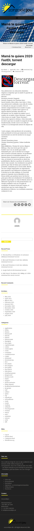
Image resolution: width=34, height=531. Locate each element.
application (8, 328)
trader (7, 403)
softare (7, 392)
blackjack (8, 341)
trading (7, 405)
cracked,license (10, 354)
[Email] (29, 204)
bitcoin (7, 335)
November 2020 (10, 308)
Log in (7, 434)
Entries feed (9, 436)
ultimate (7, 407)
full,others (8, 371)
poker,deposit (9, 384)
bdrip (7, 330)
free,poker (8, 367)
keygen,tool (8, 375)
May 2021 (8, 296)
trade (6, 401)
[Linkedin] (22, 204)
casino (7, 347)
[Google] (26, 204)
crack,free (8, 352)
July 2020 (8, 315)
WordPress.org (9, 440)
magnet (7, 380)
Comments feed (10, 438)
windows (8, 416)
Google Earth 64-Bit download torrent (14, 270)
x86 (6, 422)
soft (6, 390)
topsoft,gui (8, 397)
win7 (6, 414)
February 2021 (9, 302)
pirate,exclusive (10, 382)
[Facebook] (15, 204)
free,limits (8, 363)
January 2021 (9, 304)
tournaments (9, 399)
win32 (7, 412)
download (8, 358)
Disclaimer (8, 483)
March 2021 (8, 300)
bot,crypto (8, 343)
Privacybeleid (9, 481)
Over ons (8, 479)
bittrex (7, 337)
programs (8, 388)
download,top (27, 69)
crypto (7, 356)
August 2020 (9, 313)
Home (16, 36)
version (7, 410)
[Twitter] (19, 204)
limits (7, 378)
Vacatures (8, 489)
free (6, 362)
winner (7, 418)
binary (7, 332)
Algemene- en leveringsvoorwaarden (17, 485)
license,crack (9, 377)
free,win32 (8, 369)
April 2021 (8, 298)
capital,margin (9, 345)
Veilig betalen (9, 487)
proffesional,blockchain (12, 386)
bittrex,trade (9, 339)
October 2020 (9, 310)
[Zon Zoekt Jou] (17, 8)
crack (6, 350)
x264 (6, 420)
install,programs (10, 373)
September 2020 (10, 311)
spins (6, 393)
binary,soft (8, 334)
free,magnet (9, 365)
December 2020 (10, 306)
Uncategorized (6, 71)
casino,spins (9, 349)
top (6, 395)
